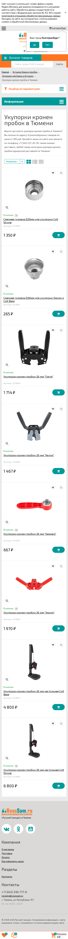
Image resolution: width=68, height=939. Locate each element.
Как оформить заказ (13, 861)
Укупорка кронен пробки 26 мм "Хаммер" (29, 533)
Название (11, 161)
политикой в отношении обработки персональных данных (31, 15)
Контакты (7, 876)
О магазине (8, 849)
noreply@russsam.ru (12, 895)
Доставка (7, 853)
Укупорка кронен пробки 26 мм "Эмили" (28, 612)
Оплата (6, 857)
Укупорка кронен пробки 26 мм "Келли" (28, 455)
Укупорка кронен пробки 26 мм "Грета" (28, 376)
